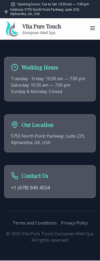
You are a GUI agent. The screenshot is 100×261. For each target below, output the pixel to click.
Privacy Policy (74, 223)
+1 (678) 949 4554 (30, 187)
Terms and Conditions (35, 223)
